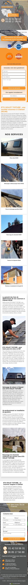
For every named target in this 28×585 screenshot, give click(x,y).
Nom (4, 518)
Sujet (4, 527)
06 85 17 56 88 (13, 21)
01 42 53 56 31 (13, 19)
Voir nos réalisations (14, 64)
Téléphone (17, 522)
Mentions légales (22, 580)
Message (5, 531)
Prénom (17, 518)
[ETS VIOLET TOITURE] (7, 4)
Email (4, 522)
